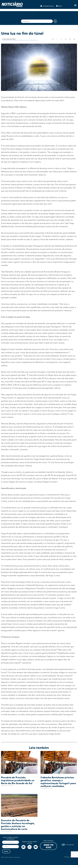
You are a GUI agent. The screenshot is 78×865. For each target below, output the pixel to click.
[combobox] (37, 21)
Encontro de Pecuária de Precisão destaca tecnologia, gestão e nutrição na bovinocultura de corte (18, 824)
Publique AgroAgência (70, 857)
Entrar (60, 6)
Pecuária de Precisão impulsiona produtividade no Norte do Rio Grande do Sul (17, 780)
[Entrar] (57, 6)
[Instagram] (30, 847)
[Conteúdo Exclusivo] (41, 6)
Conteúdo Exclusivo (48, 6)
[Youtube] (36, 847)
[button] (75, 5)
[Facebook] (23, 847)
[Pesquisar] (55, 21)
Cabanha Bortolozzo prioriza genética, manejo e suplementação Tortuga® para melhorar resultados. (58, 782)
